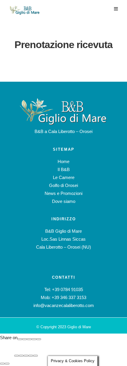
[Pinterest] (34, 339)
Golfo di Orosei (63, 185)
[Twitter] (29, 339)
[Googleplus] (24, 339)
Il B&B (64, 169)
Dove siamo (63, 201)
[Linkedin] (38, 339)
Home (63, 161)
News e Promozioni (63, 193)
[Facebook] (19, 339)
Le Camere (63, 177)
